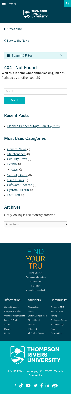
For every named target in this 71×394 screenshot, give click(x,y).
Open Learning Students (14, 316)
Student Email (34, 320)
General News (17, 149)
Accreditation (35, 282)
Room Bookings (57, 324)
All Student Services (36, 333)
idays (14, 169)
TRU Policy (35, 286)
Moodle (31, 324)
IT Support (32, 329)
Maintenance (16, 154)
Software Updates (19, 185)
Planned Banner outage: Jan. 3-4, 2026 (33, 126)
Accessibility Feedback (35, 290)
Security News (17, 159)
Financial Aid (33, 307)
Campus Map (56, 333)
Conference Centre (59, 320)
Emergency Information (35, 277)
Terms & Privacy (35, 273)
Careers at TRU (57, 307)
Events (12, 164)
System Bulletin (18, 190)
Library (31, 311)
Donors (7, 329)
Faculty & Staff (10, 320)
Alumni (7, 324)
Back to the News (17, 40)
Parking (54, 316)
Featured (13, 195)
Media (7, 333)
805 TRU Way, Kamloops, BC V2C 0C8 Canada (35, 371)
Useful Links (15, 180)
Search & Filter (21, 56)
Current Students (11, 307)
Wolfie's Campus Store (37, 316)
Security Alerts (17, 175)
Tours (53, 329)
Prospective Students (13, 311)
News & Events (57, 311)
